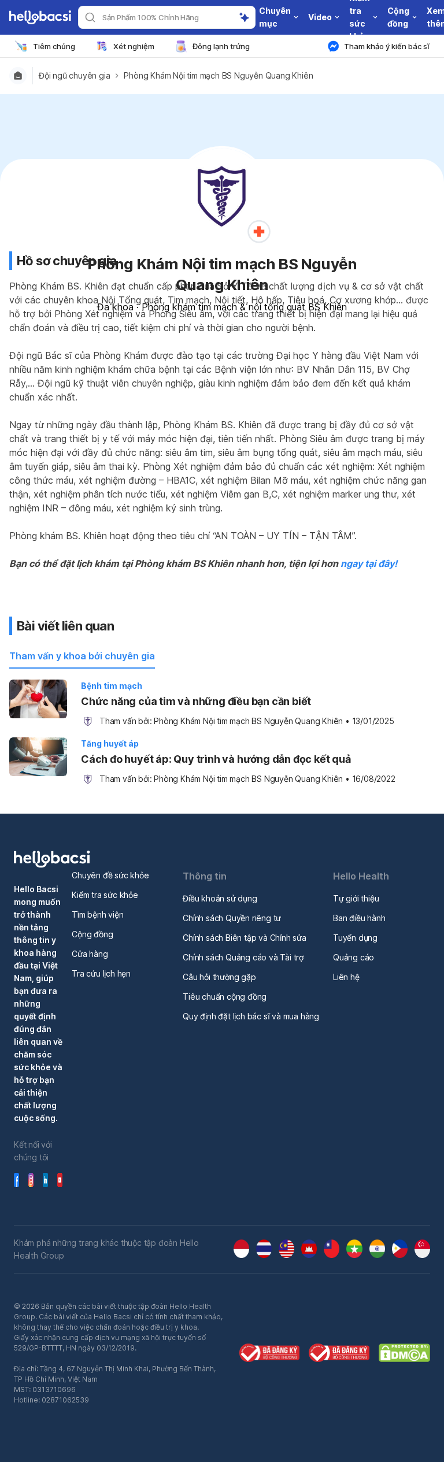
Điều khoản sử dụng (220, 898)
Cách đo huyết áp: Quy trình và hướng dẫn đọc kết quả (216, 759)
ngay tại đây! (369, 563)
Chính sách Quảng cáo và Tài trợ (243, 957)
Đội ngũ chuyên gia (74, 76)
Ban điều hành (359, 918)
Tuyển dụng (355, 937)
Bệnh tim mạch (111, 686)
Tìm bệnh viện (97, 914)
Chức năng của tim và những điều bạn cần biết (196, 701)
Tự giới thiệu (356, 898)
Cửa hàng (90, 954)
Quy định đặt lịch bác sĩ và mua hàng (251, 1016)
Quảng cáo (353, 957)
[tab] (82, 656)
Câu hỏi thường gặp (219, 977)
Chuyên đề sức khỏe (110, 875)
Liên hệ (346, 977)
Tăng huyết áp (110, 743)
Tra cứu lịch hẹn (101, 973)
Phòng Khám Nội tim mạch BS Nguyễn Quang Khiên (218, 76)
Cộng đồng (92, 934)
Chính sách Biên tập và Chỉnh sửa (244, 937)
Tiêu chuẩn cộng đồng (225, 996)
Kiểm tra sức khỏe (105, 895)
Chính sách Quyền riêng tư (232, 918)
